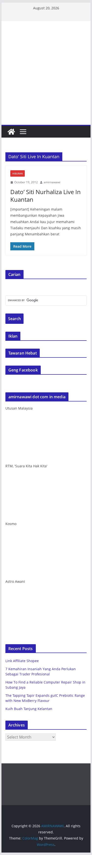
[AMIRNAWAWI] (46, 38)
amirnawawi (52, 182)
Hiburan (17, 173)
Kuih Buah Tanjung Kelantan (28, 708)
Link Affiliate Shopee (22, 660)
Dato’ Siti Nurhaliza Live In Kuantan (45, 195)
